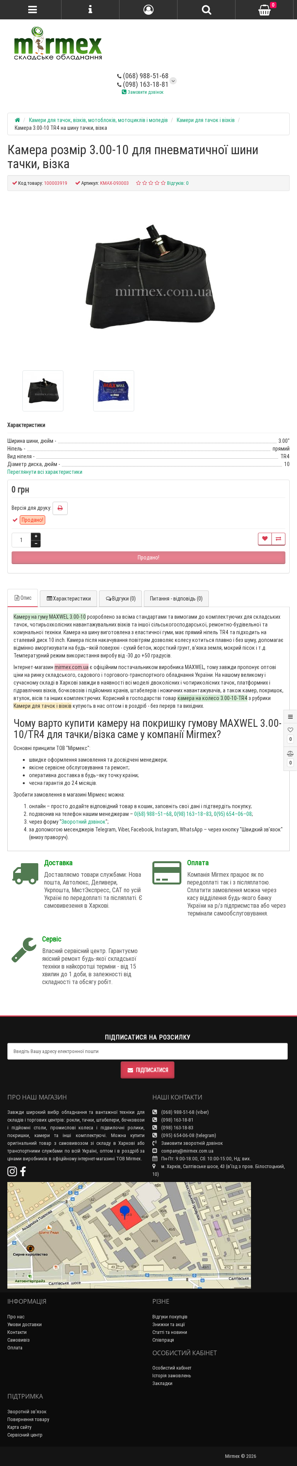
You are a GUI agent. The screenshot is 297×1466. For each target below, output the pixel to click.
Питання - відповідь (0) (176, 598)
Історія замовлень (171, 1375)
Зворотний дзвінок (83, 821)
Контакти (17, 1332)
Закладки (162, 1383)
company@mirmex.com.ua (187, 1151)
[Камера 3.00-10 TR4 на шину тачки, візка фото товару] (148, 278)
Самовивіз (18, 1340)
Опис (26, 597)
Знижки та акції (168, 1324)
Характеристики (72, 598)
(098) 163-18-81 (145, 84)
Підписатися (152, 1070)
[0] (264, 10)
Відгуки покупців (170, 1316)
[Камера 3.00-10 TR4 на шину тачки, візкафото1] (113, 390)
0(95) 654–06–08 (233, 813)
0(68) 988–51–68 (153, 813)
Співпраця (163, 1340)
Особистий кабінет (171, 1367)
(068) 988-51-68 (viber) (184, 1112)
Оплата (14, 1347)
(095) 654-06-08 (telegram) (188, 1135)
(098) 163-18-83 (176, 1127)
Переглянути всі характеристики (44, 471)
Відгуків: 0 (178, 183)
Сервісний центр (25, 1435)
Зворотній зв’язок (26, 1411)
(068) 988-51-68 (145, 75)
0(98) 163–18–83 (193, 813)
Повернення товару (28, 1419)
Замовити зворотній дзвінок (191, 1143)
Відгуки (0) (124, 598)
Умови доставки (24, 1324)
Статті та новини (169, 1332)
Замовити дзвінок (145, 92)
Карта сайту (19, 1427)
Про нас (15, 1316)
